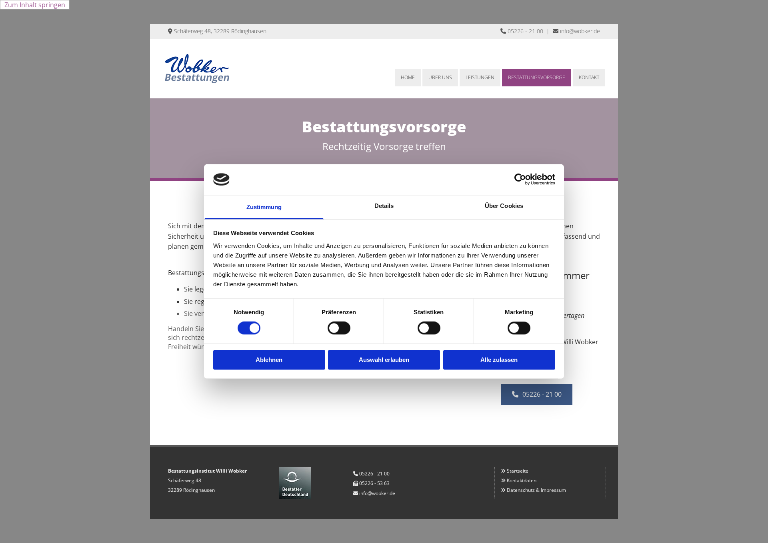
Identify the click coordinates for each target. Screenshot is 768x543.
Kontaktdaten (521, 480)
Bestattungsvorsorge (536, 77)
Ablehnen (269, 359)
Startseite (517, 470)
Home (408, 77)
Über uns (440, 77)
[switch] (339, 328)
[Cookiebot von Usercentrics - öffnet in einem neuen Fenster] (520, 180)
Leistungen (480, 77)
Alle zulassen (499, 359)
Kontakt (589, 77)
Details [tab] (384, 205)
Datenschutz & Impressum (536, 490)
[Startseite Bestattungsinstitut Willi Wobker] (213, 68)
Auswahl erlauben (384, 359)
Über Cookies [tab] (504, 205)
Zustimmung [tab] (264, 207)
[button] (536, 394)
